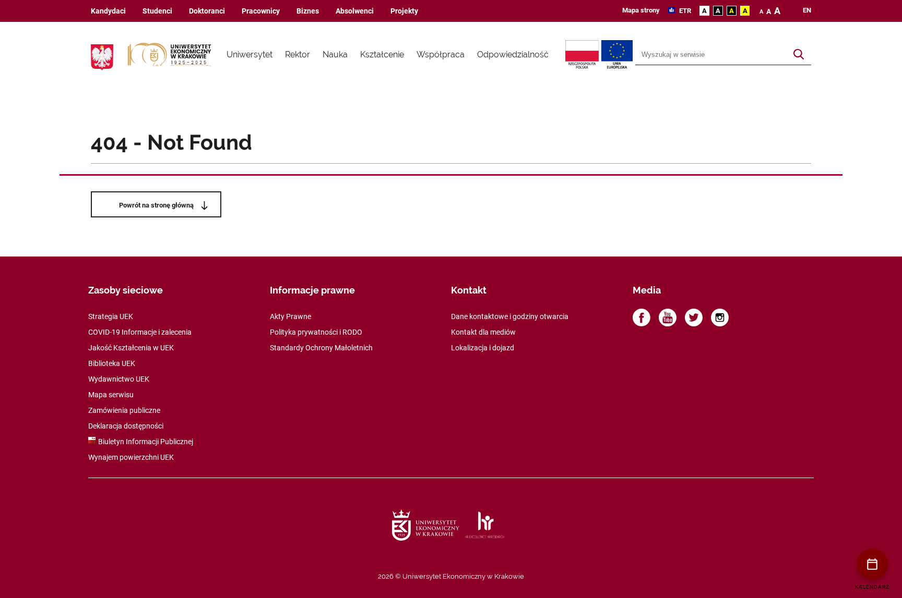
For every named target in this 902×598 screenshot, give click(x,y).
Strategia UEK (110, 316)
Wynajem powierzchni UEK (131, 457)
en (807, 10)
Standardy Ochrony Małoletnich (321, 348)
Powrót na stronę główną (156, 205)
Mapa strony (641, 10)
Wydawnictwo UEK (118, 379)
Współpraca (441, 54)
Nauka (335, 54)
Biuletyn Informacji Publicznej (145, 441)
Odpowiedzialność (513, 54)
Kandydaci (108, 11)
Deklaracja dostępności (125, 426)
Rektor (297, 54)
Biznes (307, 11)
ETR (684, 11)
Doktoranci (207, 11)
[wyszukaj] (798, 55)
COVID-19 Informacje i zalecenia (140, 332)
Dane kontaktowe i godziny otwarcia (509, 316)
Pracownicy (261, 11)
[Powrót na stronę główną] (170, 54)
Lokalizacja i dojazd (482, 348)
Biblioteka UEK (111, 363)
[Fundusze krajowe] (583, 54)
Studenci (157, 11)
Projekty (404, 11)
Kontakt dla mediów (483, 332)
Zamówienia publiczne (124, 410)
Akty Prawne (290, 316)
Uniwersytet (249, 54)
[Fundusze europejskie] (618, 54)
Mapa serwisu (111, 394)
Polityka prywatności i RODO (316, 332)
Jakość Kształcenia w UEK (131, 348)
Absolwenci (355, 11)
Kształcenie (382, 54)
